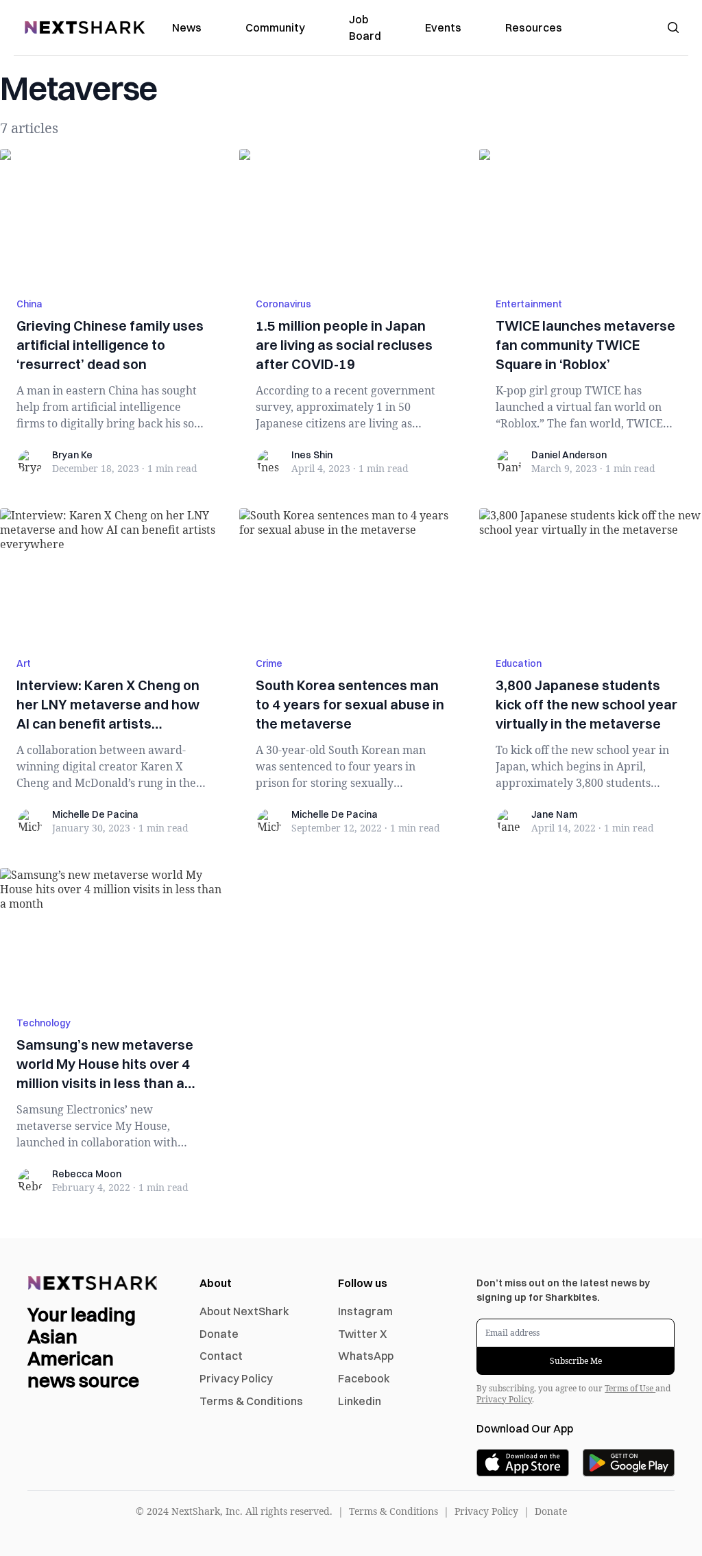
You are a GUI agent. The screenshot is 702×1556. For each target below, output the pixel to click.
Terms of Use (630, 1388)
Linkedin (359, 1401)
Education (519, 663)
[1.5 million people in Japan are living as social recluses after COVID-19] (350, 215)
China (29, 304)
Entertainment (529, 304)
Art (23, 663)
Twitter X (362, 1334)
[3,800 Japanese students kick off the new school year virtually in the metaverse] (590, 574)
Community (275, 27)
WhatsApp (366, 1356)
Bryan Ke (72, 455)
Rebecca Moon (86, 1174)
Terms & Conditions (251, 1401)
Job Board (365, 27)
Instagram (365, 1311)
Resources (533, 27)
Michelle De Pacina (95, 814)
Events (443, 27)
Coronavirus (283, 304)
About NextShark (244, 1311)
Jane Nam (554, 814)
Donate (219, 1334)
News (187, 27)
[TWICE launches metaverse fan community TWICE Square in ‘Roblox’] (590, 215)
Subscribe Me (576, 1361)
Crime (269, 663)
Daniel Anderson (569, 455)
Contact (221, 1356)
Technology (43, 1023)
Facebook (364, 1378)
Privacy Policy (236, 1378)
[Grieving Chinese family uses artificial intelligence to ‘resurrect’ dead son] (111, 215)
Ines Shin (311, 455)
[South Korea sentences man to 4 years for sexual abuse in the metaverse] (350, 574)
